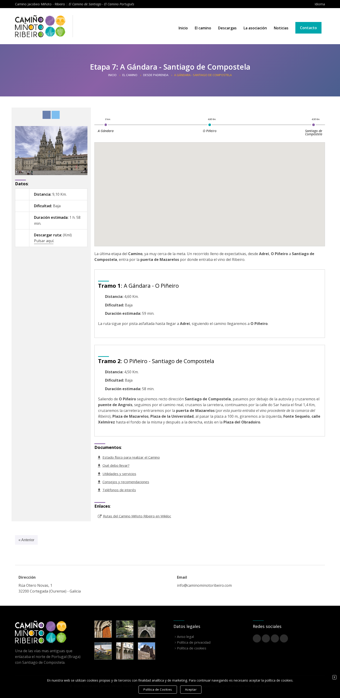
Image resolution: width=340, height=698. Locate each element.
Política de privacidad (193, 642)
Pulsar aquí (43, 240)
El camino (203, 28)
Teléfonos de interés (119, 490)
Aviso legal (185, 636)
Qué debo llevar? (116, 465)
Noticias (281, 28)
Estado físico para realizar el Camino (131, 457)
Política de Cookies (157, 689)
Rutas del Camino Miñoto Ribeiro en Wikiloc (137, 516)
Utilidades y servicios (119, 473)
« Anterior (26, 540)
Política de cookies (191, 648)
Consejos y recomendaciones (125, 481)
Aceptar (191, 689)
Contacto (308, 27)
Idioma (320, 4)
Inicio (183, 28)
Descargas (227, 28)
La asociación (255, 28)
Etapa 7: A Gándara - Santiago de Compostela (170, 67)
